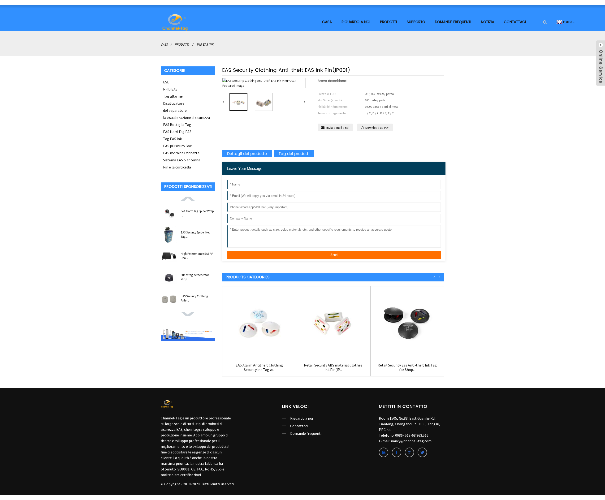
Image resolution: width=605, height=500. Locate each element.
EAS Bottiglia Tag (177, 124)
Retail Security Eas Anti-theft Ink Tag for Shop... (407, 367)
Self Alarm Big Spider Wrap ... (197, 213)
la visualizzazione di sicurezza (186, 117)
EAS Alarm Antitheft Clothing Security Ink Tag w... (259, 367)
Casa (327, 22)
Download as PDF (377, 127)
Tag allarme (173, 96)
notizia (487, 22)
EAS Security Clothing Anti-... (194, 298)
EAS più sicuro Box (177, 145)
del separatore (175, 110)
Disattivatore (173, 103)
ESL (166, 82)
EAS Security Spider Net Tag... (195, 234)
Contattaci (515, 22)
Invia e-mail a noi (337, 127)
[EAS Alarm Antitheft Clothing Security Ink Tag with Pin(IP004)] (259, 323)
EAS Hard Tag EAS (177, 131)
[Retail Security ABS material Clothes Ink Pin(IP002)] (333, 323)
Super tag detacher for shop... (195, 277)
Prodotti (388, 22)
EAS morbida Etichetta (181, 153)
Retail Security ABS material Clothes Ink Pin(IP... (333, 367)
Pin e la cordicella (177, 167)
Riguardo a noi (301, 418)
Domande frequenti (453, 22)
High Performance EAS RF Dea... (197, 256)
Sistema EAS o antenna (181, 160)
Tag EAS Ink (204, 44)
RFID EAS (170, 89)
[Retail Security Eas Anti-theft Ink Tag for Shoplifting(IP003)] (407, 323)
